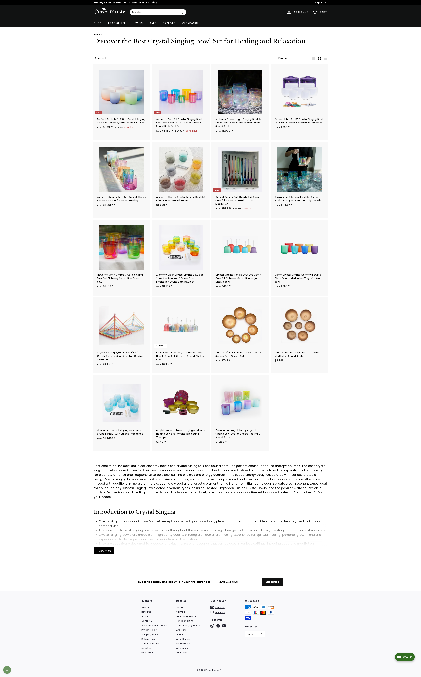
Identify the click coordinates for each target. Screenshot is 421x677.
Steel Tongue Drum (186, 616)
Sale (153, 23)
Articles (145, 616)
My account (147, 652)
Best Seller (117, 23)
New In (138, 23)
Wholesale (182, 648)
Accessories (183, 643)
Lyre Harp (181, 629)
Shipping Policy (149, 634)
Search (145, 607)
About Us (146, 648)
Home (97, 34)
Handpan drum (184, 620)
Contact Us (147, 620)
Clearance (190, 23)
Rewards (146, 611)
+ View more (103, 550)
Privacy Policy (149, 629)
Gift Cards (181, 652)
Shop (98, 23)
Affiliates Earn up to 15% (154, 625)
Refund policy (149, 638)
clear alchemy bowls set (156, 466)
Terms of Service (150, 643)
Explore (169, 23)
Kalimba (180, 611)
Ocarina (180, 634)
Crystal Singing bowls (188, 625)
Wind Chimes (183, 638)
